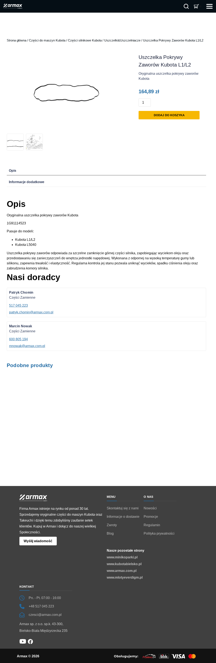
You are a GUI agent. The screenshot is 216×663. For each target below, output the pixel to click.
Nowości (150, 508)
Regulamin (152, 525)
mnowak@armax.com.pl (27, 346)
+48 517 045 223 (41, 606)
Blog (110, 533)
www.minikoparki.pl (122, 557)
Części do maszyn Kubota (47, 40)
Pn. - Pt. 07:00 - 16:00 (45, 598)
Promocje (151, 516)
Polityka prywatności (159, 533)
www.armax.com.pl (121, 570)
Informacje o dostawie (123, 516)
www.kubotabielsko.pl (124, 564)
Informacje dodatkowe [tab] (26, 182)
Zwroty (112, 525)
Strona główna (16, 40)
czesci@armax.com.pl (45, 614)
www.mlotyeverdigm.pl (125, 577)
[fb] (30, 641)
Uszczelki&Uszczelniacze (122, 40)
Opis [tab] (12, 170)
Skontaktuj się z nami (123, 508)
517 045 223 (18, 305)
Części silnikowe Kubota (85, 40)
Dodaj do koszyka (169, 115)
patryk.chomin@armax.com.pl (31, 312)
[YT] (22, 641)
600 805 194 (18, 339)
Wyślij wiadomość (38, 541)
